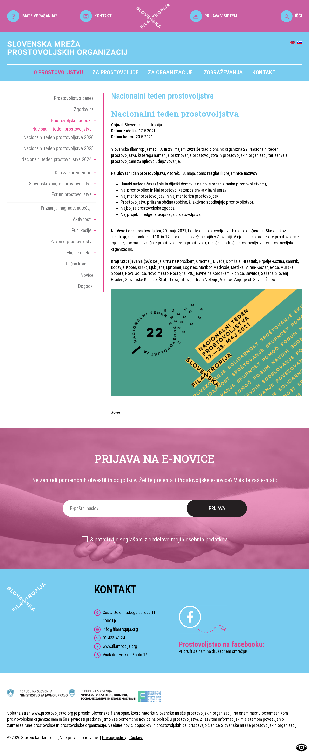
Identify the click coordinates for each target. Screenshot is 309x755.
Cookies (136, 737)
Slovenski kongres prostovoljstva (60, 183)
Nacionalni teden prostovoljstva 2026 (58, 137)
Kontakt (264, 72)
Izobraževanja (222, 72)
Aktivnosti (82, 219)
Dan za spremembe (73, 173)
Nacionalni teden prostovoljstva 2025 (58, 148)
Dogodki (86, 286)
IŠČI (298, 15)
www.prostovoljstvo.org (52, 713)
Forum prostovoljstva (71, 194)
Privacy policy (114, 737)
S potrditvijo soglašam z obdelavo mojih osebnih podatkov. (159, 539)
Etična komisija (80, 264)
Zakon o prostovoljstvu (72, 241)
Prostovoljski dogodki (71, 120)
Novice (87, 275)
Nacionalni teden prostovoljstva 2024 (56, 159)
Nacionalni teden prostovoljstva (61, 129)
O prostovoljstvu (58, 72)
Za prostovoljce (115, 72)
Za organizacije (170, 72)
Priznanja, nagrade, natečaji (66, 208)
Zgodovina (84, 109)
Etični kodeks (78, 253)
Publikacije (81, 230)
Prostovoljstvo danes (74, 98)
